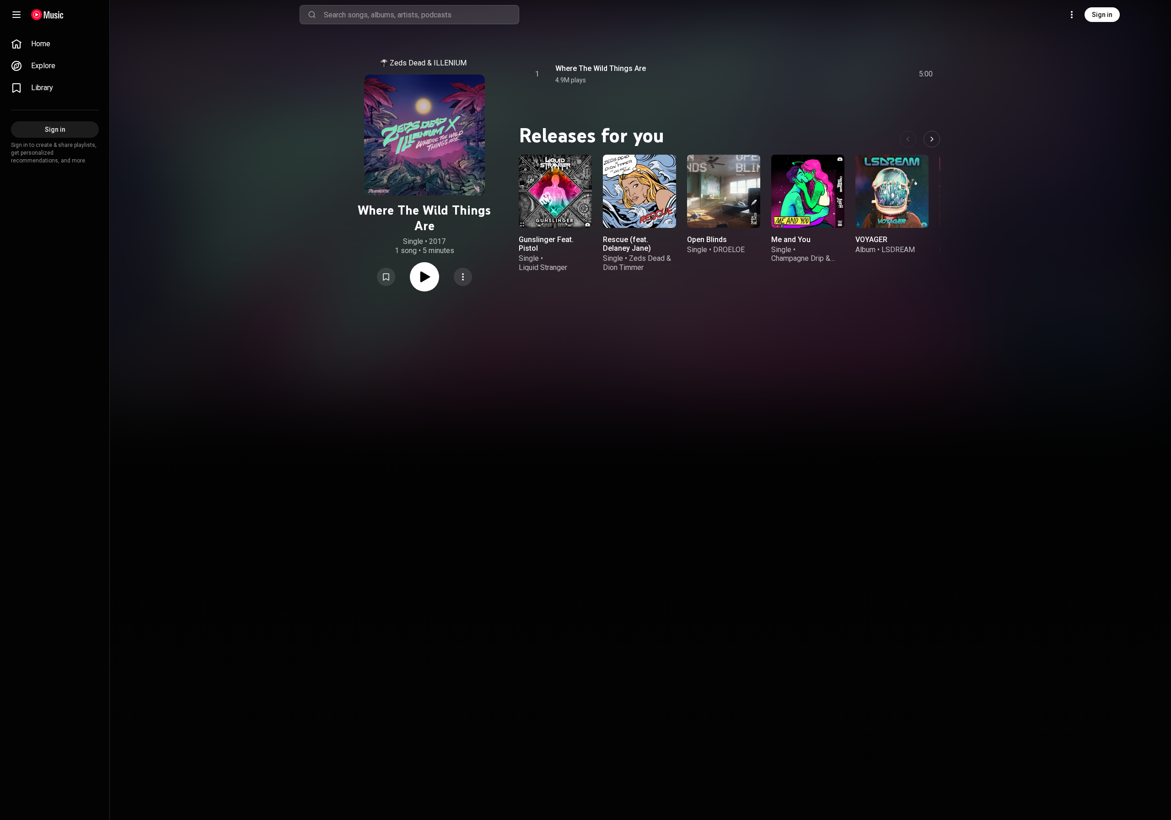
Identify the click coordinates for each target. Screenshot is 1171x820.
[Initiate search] (312, 14)
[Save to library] (386, 276)
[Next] (932, 139)
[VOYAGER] (892, 191)
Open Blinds (707, 239)
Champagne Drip (797, 258)
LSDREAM (898, 249)
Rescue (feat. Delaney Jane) (627, 244)
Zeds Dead (407, 63)
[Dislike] (874, 74)
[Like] (857, 74)
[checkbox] (926, 74)
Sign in (1102, 14)
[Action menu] (463, 277)
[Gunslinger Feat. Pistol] (555, 191)
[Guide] (16, 14)
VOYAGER (871, 239)
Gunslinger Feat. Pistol (546, 244)
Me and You (791, 239)
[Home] (47, 14)
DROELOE (729, 249)
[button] (386, 277)
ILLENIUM (450, 63)
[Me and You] (807, 191)
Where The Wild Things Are (600, 68)
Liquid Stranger (543, 267)
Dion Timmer (623, 267)
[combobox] (421, 14)
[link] (55, 44)
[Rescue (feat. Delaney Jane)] (639, 191)
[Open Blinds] (723, 191)
